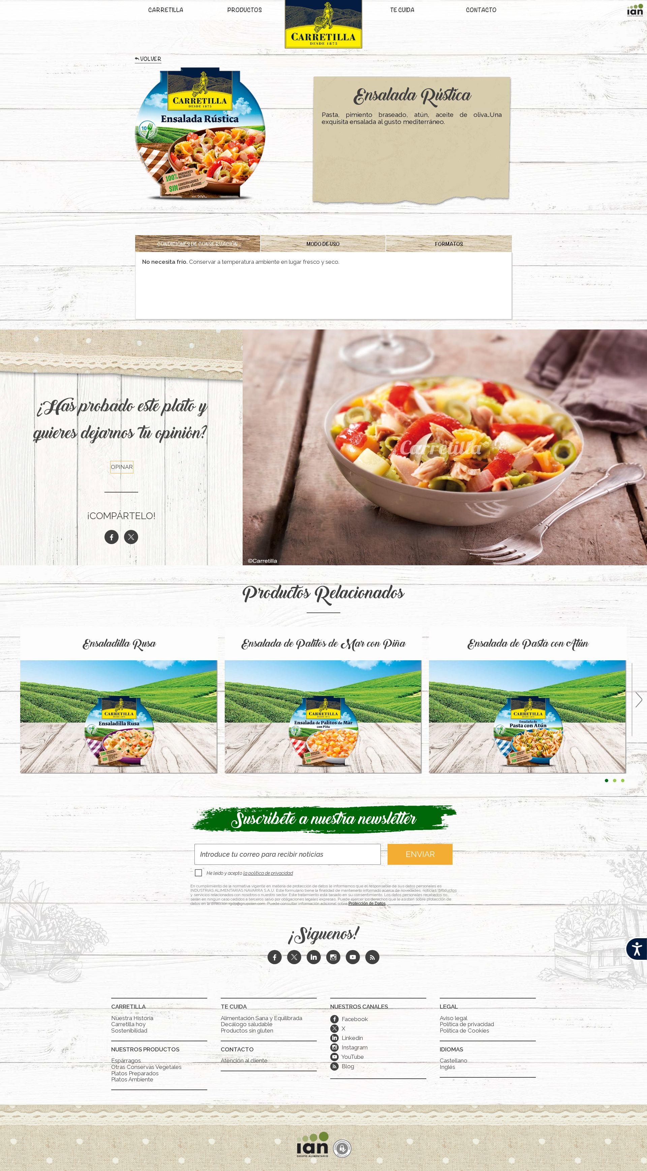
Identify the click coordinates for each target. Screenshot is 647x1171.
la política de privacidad (268, 873)
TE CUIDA (402, 11)
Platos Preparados (135, 1073)
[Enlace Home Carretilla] (323, 28)
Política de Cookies (464, 1030)
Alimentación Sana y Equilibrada (261, 1018)
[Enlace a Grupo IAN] (635, 11)
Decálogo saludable (247, 1024)
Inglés (447, 1067)
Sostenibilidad (129, 1030)
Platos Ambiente (132, 1079)
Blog (347, 1066)
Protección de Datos (367, 903)
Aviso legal (453, 1018)
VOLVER (150, 60)
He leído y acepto (250, 873)
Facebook (350, 1019)
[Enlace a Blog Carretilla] (372, 958)
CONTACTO (481, 11)
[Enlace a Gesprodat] (342, 1149)
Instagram (350, 1047)
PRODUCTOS (244, 11)
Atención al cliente (244, 1060)
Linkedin (347, 1038)
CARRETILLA (165, 11)
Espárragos (126, 1060)
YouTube (348, 1056)
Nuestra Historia (132, 1018)
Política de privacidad (467, 1024)
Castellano (453, 1060)
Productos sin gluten (247, 1030)
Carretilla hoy (128, 1024)
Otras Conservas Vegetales (146, 1067)
